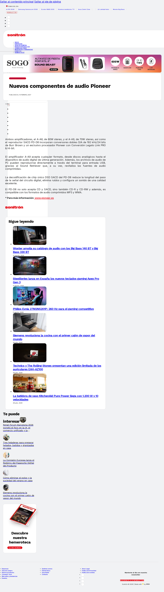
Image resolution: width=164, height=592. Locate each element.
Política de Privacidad (89, 570)
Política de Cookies (88, 572)
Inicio (17, 42)
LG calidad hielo (97, 9)
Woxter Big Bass (113, 9)
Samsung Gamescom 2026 (22, 9)
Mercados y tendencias (24, 49)
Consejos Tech (7, 574)
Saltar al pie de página (47, 1)
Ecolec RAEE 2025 (41, 9)
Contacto (45, 574)
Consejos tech (21, 48)
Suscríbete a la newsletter (132, 580)
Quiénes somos (47, 569)
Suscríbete (45, 572)
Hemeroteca (19, 52)
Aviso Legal (86, 569)
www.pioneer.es (44, 197)
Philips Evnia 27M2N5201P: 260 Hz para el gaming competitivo (53, 309)
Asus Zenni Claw (78, 9)
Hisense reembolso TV (60, 9)
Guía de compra (21, 45)
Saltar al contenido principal (17, 1)
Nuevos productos (22, 46)
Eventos (18, 51)
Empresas (18, 43)
